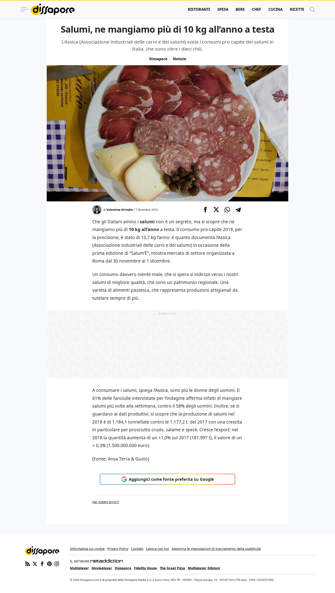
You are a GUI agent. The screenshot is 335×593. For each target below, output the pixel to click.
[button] (205, 209)
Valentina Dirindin (119, 210)
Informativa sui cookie (87, 548)
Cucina (275, 9)
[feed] (27, 563)
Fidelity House (145, 568)
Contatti (137, 548)
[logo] (53, 9)
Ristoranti (199, 9)
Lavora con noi (157, 548)
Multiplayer (79, 568)
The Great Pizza (172, 568)
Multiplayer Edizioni (204, 568)
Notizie (179, 58)
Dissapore (158, 58)
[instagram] (56, 563)
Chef (256, 9)
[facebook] (42, 563)
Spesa (222, 9)
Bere (240, 9)
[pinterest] (49, 563)
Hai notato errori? (105, 502)
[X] (35, 563)
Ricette (297, 9)
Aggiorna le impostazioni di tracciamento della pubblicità (216, 548)
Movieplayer (102, 568)
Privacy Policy (117, 548)
